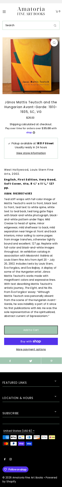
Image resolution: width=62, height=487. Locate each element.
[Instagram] (10, 459)
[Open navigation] (8, 11)
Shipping (15, 124)
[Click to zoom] (54, 42)
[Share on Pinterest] (51, 360)
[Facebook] (4, 459)
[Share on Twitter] (30, 360)
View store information (31, 153)
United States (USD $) (17, 431)
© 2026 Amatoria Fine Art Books (22, 477)
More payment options (31, 349)
